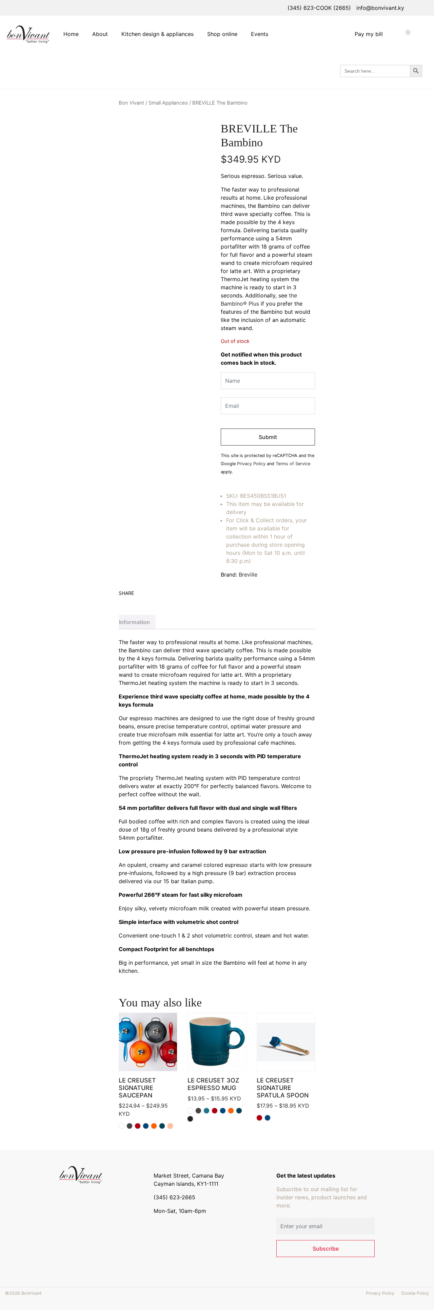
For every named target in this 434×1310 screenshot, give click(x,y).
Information (134, 622)
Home (71, 34)
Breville (248, 574)
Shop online (222, 34)
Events (259, 34)
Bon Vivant (131, 103)
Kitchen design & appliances (157, 34)
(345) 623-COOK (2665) (319, 7)
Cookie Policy (415, 1293)
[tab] (137, 622)
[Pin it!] (142, 602)
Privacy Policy (251, 463)
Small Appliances (168, 103)
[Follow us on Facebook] (64, 1194)
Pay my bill (369, 34)
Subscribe (326, 1248)
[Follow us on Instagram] (73, 1194)
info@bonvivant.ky (380, 7)
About (100, 34)
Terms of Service (293, 463)
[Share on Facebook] (123, 602)
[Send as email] (152, 602)
